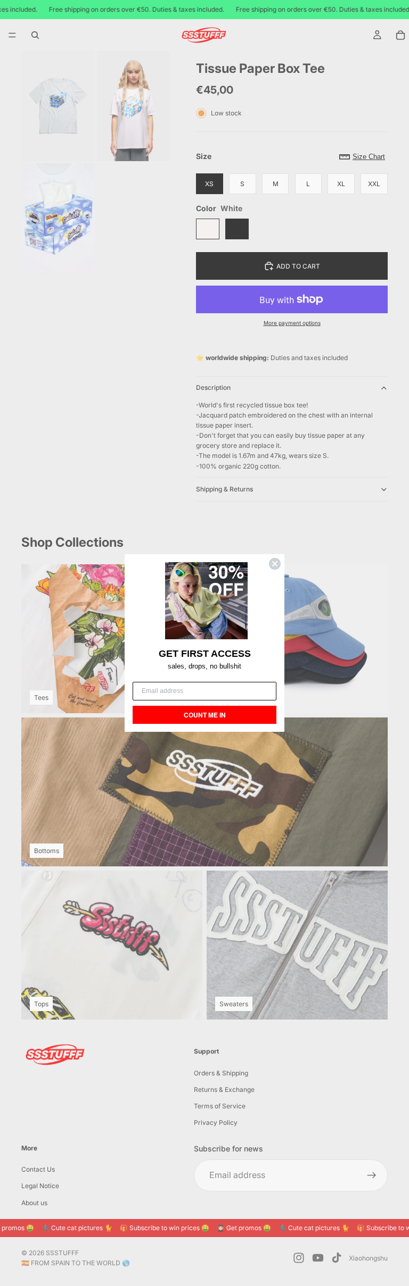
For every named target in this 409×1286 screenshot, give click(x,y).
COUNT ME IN (205, 715)
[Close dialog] (274, 563)
